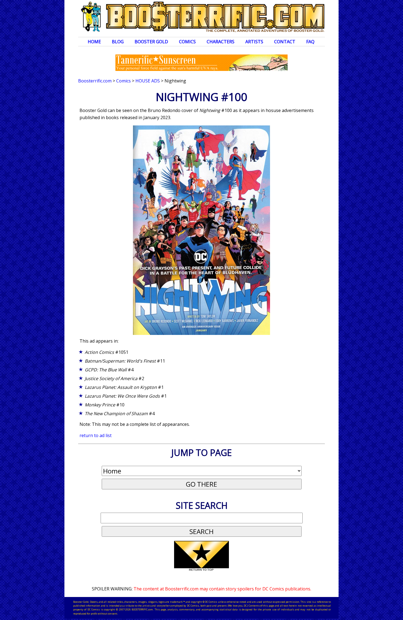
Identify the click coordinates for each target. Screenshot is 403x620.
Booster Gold (151, 42)
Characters (220, 42)
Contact (284, 42)
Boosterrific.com (95, 81)
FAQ (310, 42)
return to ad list (96, 435)
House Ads (147, 81)
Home (94, 42)
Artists (254, 42)
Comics (187, 42)
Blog (118, 42)
